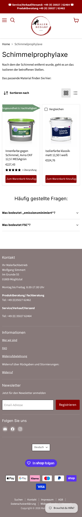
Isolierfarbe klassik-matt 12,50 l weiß (57, 153)
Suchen (18, 500)
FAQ (4, 348)
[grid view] (66, 93)
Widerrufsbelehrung (14, 356)
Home (6, 44)
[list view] (75, 93)
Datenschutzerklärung (23, 504)
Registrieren (67, 404)
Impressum (47, 500)
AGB (60, 500)
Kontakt (31, 500)
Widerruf (7, 372)
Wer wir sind (9, 340)
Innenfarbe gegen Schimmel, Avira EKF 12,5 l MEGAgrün (18, 155)
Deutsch (39, 447)
